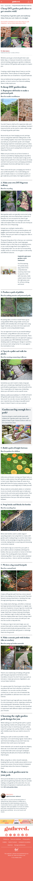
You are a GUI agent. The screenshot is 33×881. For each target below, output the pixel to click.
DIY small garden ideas (9, 422)
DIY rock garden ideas (11, 787)
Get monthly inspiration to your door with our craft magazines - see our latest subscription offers (15, 22)
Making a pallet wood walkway (10, 395)
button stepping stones (20, 483)
